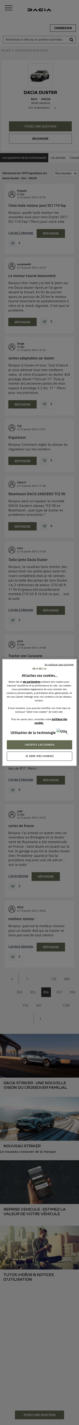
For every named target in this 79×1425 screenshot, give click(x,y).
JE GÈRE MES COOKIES (39, 756)
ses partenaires (31, 682)
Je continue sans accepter (59, 664)
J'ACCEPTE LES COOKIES (40, 744)
